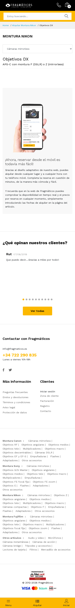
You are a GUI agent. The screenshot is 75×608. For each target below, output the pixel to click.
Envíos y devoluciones (15, 397)
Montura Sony (11, 466)
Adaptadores (10, 460)
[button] (23, 299)
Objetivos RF (10, 444)
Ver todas (37, 311)
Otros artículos (12, 537)
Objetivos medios (58, 444)
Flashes (54, 456)
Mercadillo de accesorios (55, 549)
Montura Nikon (12, 495)
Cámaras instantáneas (15, 541)
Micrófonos (54, 537)
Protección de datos (15, 412)
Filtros (33, 549)
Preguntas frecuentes (15, 392)
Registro (45, 406)
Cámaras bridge (12, 545)
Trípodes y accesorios (38, 545)
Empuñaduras (38, 456)
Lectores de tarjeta (14, 549)
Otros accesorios (32, 460)
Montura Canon (12, 440)
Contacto (45, 411)
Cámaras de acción (43, 541)
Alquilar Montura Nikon (24, 25)
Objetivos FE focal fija (16, 481)
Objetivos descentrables (17, 452)
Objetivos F (37, 507)
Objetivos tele (11, 448)
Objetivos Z (60, 495)
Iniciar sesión (47, 391)
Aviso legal (9, 407)
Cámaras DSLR (43, 452)
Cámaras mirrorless (39, 440)
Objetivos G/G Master (15, 470)
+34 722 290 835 (20, 355)
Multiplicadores (32, 448)
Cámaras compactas (15, 507)
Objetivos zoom (38, 528)
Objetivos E (9, 485)
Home (6, 25)
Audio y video (36, 537)
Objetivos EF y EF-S (14, 456)
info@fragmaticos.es (15, 348)
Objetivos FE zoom (44, 481)
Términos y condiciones (16, 402)
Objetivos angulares (32, 444)
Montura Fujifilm (13, 516)
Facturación (47, 401)
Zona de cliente (49, 395)
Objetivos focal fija (14, 528)
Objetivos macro (54, 448)
